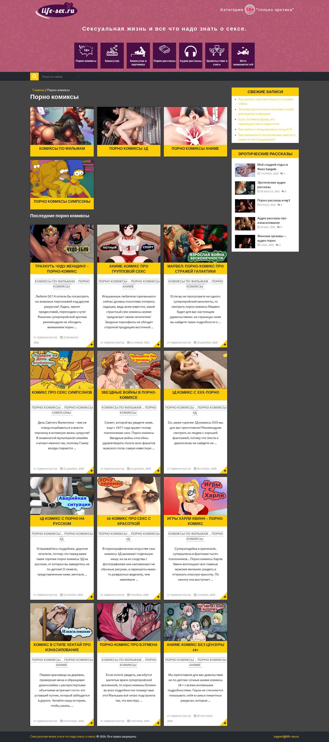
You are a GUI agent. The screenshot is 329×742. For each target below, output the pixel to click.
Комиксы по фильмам (62, 148)
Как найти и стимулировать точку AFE (265, 129)
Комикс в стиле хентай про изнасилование (62, 647)
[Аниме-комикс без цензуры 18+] (195, 622)
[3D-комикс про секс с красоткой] (128, 496)
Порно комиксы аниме (195, 148)
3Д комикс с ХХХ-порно (195, 392)
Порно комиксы (86, 61)
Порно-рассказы (164, 61)
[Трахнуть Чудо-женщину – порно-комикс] (62, 244)
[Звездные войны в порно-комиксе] (128, 370)
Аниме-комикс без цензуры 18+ (195, 647)
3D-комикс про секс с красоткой (129, 521)
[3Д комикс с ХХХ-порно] (195, 370)
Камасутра (112, 61)
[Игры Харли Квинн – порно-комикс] (195, 496)
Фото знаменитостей (243, 62)
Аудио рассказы (191, 61)
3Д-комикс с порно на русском (62, 521)
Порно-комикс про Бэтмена (129, 645)
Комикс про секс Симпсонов (62, 392)
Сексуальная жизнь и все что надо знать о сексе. (164, 28)
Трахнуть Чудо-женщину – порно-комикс (62, 269)
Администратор (47, 337)
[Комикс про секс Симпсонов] (62, 370)
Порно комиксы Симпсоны (62, 201)
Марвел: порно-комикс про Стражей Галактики (195, 269)
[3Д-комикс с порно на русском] (62, 496)
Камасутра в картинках (138, 62)
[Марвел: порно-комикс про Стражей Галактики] (195, 244)
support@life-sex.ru (286, 736)
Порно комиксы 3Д (128, 148)
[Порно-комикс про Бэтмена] (128, 622)
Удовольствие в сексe (216, 62)
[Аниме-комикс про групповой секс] (128, 244)
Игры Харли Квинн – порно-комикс (195, 521)
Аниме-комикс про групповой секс (128, 269)
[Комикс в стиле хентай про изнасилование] (62, 622)
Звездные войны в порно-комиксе (128, 395)
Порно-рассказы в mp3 (273, 200)
